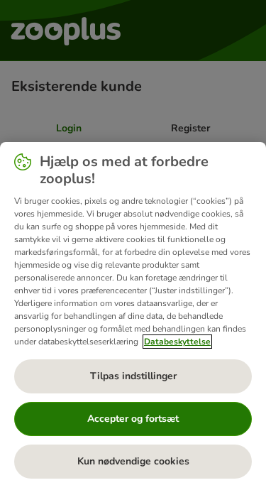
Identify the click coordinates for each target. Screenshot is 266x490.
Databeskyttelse (177, 341)
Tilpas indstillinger (133, 376)
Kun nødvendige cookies (133, 461)
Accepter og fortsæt (133, 418)
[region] (133, 316)
